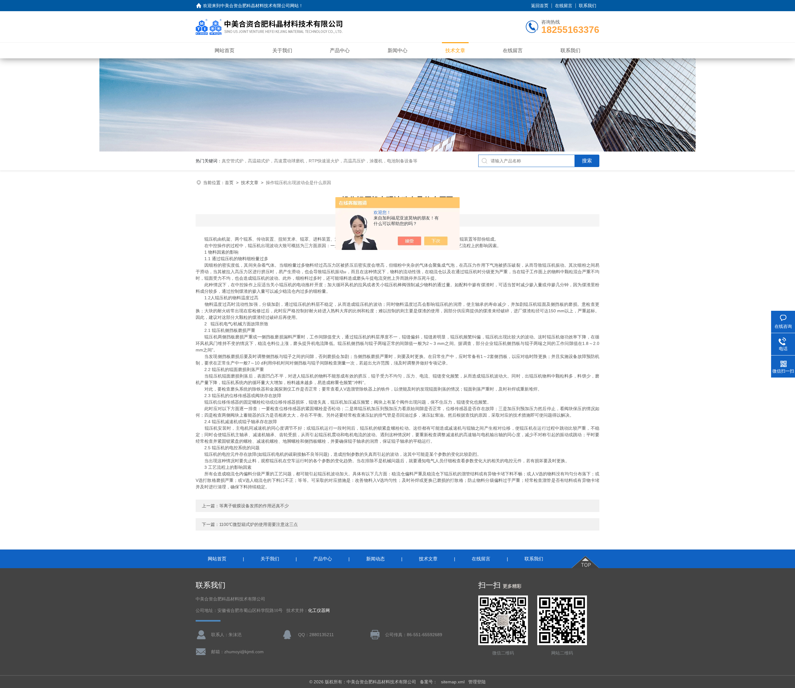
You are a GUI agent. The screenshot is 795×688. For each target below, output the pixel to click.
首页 (229, 182)
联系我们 (587, 5)
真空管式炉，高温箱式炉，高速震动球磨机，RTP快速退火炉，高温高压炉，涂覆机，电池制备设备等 (319, 160)
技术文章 (455, 50)
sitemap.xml (453, 681)
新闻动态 (375, 558)
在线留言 (563, 5)
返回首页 (539, 5)
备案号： (428, 681)
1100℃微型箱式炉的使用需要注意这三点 (258, 524)
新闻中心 (397, 50)
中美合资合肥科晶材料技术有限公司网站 (259, 5)
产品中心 (340, 50)
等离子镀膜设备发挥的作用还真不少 (254, 505)
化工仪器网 (319, 610)
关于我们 (282, 50)
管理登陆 (477, 681)
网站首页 (224, 50)
